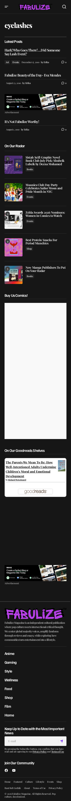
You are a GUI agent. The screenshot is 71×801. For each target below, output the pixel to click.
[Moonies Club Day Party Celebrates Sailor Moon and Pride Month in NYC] (14, 192)
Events (15, 62)
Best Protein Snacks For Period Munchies (41, 241)
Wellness (11, 680)
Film (8, 706)
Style (8, 671)
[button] (6, 7)
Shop (29, 248)
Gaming (10, 662)
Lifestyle (40, 781)
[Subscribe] (62, 741)
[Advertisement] (35, 102)
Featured (18, 781)
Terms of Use (57, 751)
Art (7, 62)
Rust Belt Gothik (13, 788)
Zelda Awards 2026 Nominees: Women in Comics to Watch (45, 214)
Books (30, 169)
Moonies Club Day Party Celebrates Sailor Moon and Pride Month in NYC (44, 188)
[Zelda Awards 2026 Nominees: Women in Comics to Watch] (14, 220)
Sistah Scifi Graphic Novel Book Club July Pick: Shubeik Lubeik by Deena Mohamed (45, 161)
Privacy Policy (40, 751)
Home (9, 715)
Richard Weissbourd (17, 479)
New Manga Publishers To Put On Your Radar (46, 269)
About (27, 788)
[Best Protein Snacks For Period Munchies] (14, 247)
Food (8, 688)
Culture (29, 781)
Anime (9, 653)
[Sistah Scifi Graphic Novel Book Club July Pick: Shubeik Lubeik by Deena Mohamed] (14, 165)
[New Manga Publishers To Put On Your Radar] (14, 275)
